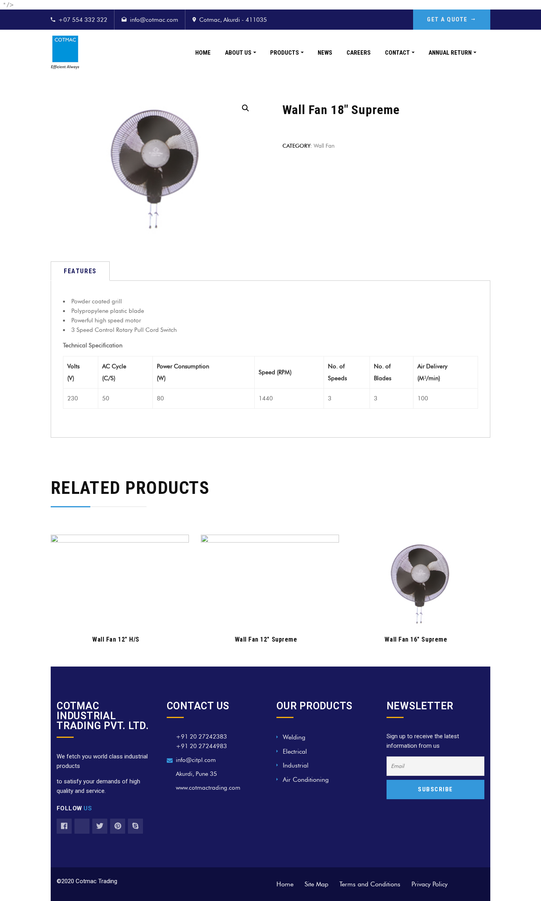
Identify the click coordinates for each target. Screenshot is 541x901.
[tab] (80, 271)
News (325, 52)
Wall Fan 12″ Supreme (266, 639)
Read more (115, 615)
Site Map (316, 884)
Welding (294, 737)
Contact (397, 52)
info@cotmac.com (154, 19)
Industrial (296, 765)
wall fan (324, 145)
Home (203, 52)
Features (80, 271)
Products (284, 52)
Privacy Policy (429, 884)
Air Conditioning (306, 779)
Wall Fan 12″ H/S (115, 639)
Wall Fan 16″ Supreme (416, 639)
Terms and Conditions (369, 884)
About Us (238, 52)
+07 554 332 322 (82, 19)
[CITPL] (65, 52)
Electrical (295, 751)
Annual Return (450, 52)
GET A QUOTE (447, 19)
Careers (359, 52)
